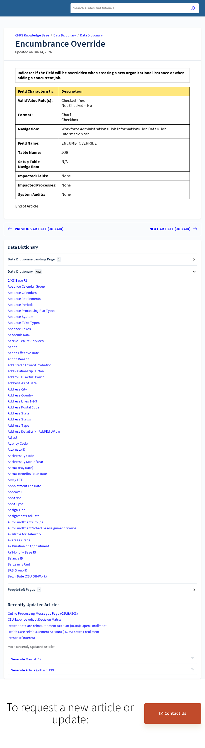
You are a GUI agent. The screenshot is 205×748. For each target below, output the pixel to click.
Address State (19, 413)
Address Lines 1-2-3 (22, 401)
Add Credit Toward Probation (30, 365)
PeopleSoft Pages (24, 589)
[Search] (193, 8)
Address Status (19, 419)
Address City (17, 389)
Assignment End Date (24, 516)
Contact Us (175, 713)
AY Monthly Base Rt (22, 552)
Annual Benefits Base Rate (27, 473)
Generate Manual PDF (26, 659)
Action (12, 347)
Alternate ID (16, 449)
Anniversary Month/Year (25, 461)
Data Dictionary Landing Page (34, 259)
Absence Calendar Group (26, 286)
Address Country (20, 395)
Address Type (18, 425)
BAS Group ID (17, 570)
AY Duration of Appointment (28, 546)
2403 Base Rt (17, 280)
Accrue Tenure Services (26, 341)
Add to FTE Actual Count (26, 377)
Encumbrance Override (60, 44)
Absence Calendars (22, 292)
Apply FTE (15, 479)
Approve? (15, 492)
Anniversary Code (21, 455)
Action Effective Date (23, 353)
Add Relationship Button (26, 371)
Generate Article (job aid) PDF (33, 670)
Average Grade (19, 540)
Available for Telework (25, 534)
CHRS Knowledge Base (32, 35)
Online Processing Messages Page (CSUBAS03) (43, 613)
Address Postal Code (24, 407)
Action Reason (18, 359)
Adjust (12, 437)
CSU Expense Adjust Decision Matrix (34, 619)
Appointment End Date (24, 486)
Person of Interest (21, 637)
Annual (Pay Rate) (20, 467)
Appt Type (16, 504)
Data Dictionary (65, 35)
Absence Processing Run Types (32, 310)
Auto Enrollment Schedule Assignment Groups (42, 528)
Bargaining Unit (19, 564)
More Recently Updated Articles (32, 647)
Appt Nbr (14, 498)
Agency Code (18, 443)
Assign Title (17, 510)
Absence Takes (19, 329)
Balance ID (15, 558)
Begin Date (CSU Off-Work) (27, 576)
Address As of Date (22, 383)
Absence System (20, 316)
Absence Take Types (24, 322)
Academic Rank (19, 335)
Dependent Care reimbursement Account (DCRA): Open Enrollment (57, 625)
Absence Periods (21, 304)
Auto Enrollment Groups (25, 522)
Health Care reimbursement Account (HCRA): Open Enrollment (53, 631)
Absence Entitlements (24, 298)
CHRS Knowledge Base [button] (26, 3)
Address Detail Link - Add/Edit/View (34, 431)
